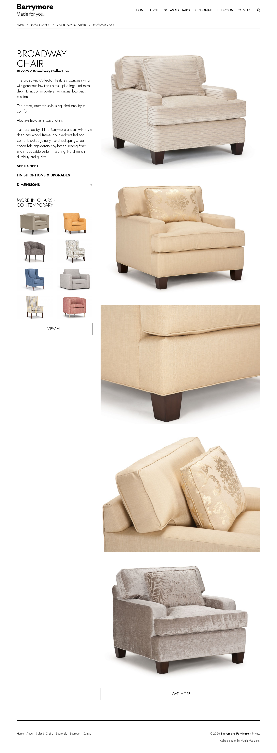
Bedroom (225, 10)
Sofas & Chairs (177, 10)
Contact (245, 10)
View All (54, 328)
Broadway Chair (103, 25)
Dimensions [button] (54, 184)
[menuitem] (140, 10)
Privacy (256, 734)
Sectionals (203, 10)
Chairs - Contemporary (71, 25)
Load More (180, 693)
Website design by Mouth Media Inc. (239, 741)
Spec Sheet (28, 166)
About (154, 10)
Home (140, 10)
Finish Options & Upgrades (43, 175)
